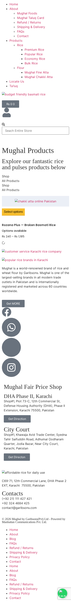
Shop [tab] (5, 176)
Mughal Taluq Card (30, 18)
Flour (20, 68)
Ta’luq (13, 86)
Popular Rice (34, 54)
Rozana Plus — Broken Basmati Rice (29, 225)
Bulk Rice (31, 63)
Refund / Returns (29, 22)
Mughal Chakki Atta (39, 77)
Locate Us (16, 81)
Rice (20, 45)
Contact (23, 36)
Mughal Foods (27, 13)
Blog (12, 539)
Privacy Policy (19, 557)
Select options (13, 211)
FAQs (20, 31)
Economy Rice (35, 59)
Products (15, 40)
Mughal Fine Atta (37, 72)
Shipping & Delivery (31, 27)
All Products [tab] (10, 181)
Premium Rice (34, 49)
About (13, 9)
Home (13, 4)
